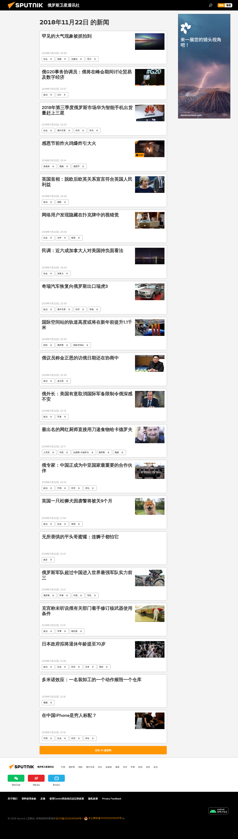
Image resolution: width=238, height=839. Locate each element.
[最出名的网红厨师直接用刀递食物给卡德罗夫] (149, 435)
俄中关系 (61, 130)
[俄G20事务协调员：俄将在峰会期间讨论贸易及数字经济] (149, 77)
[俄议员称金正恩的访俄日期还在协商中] (149, 363)
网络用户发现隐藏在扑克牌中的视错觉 (80, 215)
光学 (59, 237)
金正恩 (60, 381)
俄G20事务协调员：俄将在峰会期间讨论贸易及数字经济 (87, 74)
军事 (61, 595)
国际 (80, 766)
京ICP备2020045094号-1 (69, 818)
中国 (59, 488)
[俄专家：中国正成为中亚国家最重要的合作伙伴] (149, 470)
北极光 (74, 59)
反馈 (42, 798)
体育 (148, 766)
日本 (87, 666)
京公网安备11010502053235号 (105, 818)
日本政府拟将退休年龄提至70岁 (74, 644)
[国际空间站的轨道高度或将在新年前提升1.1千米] (149, 327)
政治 (45, 94)
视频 (61, 166)
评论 (87, 488)
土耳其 (46, 452)
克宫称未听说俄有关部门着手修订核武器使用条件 (87, 610)
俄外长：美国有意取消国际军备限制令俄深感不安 (87, 396)
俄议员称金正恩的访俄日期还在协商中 (80, 358)
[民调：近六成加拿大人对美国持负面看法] (149, 256)
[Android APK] (218, 811)
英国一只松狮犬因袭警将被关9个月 (77, 501)
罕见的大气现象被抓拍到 (67, 36)
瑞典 (59, 59)
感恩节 (76, 166)
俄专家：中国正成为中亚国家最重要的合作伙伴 (87, 467)
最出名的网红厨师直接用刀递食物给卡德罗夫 (87, 429)
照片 (89, 59)
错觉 (73, 237)
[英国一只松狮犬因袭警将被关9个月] (149, 506)
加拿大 (60, 273)
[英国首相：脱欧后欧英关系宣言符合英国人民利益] (149, 184)
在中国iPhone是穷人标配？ (69, 715)
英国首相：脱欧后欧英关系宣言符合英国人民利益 (87, 181)
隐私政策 (93, 798)
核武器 (74, 631)
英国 (73, 524)
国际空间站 (78, 345)
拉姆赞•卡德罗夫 (81, 452)
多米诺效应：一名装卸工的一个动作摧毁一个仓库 (91, 679)
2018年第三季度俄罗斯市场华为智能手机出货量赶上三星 (87, 110)
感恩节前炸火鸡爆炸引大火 (69, 143)
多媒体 (46, 166)
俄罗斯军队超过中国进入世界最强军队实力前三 (87, 575)
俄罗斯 (60, 345)
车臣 (61, 452)
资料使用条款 (29, 798)
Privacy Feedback (111, 798)
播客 (117, 766)
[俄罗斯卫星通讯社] (27, 9)
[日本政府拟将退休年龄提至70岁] (149, 649)
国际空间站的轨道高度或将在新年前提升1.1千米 (87, 324)
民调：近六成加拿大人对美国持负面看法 (82, 250)
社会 (45, 59)
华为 (91, 130)
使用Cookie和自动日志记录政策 (66, 798)
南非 (45, 559)
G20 (59, 94)
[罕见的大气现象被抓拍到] (149, 41)
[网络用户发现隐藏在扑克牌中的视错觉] (149, 220)
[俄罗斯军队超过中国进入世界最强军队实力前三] (149, 578)
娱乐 (156, 766)
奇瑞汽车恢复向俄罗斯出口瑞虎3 (75, 286)
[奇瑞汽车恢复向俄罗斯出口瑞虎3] (149, 291)
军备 (59, 416)
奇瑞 (91, 309)
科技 (45, 345)
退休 (101, 666)
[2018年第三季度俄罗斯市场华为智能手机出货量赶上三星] (149, 113)
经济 (77, 130)
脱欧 (59, 202)
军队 (89, 595)
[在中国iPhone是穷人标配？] (149, 721)
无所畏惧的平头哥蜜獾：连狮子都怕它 (80, 537)
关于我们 (12, 798)
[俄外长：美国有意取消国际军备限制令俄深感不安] (149, 399)
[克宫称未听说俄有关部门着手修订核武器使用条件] (149, 613)
